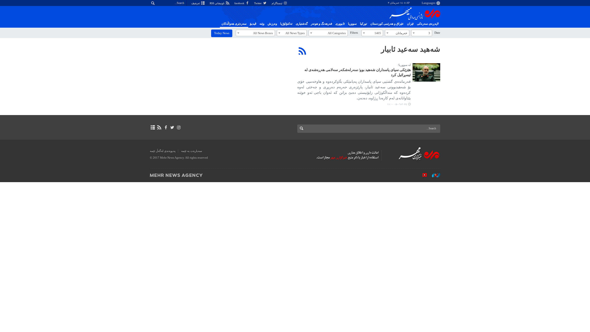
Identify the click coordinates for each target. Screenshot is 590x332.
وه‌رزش (272, 23)
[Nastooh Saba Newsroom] (433, 175)
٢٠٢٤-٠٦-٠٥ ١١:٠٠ (397, 104)
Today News (221, 33)
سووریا (352, 23)
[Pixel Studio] (422, 175)
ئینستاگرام (277, 3)
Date (437, 32)
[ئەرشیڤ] (153, 127)
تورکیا (363, 23)
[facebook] (165, 127)
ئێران (410, 23)
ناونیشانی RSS (217, 3)
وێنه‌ (262, 23)
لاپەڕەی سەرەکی (428, 23)
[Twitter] (172, 127)
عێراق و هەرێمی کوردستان (387, 23)
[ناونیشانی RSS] (159, 127)
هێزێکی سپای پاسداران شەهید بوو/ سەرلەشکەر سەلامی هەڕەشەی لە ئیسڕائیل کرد (357, 72)
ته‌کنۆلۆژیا (286, 23)
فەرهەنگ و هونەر (321, 23)
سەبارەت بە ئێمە (191, 151)
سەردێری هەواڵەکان (234, 23)
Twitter (258, 3)
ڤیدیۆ (253, 23)
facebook (239, 3)
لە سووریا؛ (404, 65)
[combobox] (421, 33)
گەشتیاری (302, 23)
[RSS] (302, 51)
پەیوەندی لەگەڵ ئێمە (163, 151)
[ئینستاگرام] (179, 127)
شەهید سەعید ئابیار (410, 49)
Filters (354, 32)
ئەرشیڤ (196, 3)
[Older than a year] (426, 72)
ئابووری (340, 23)
